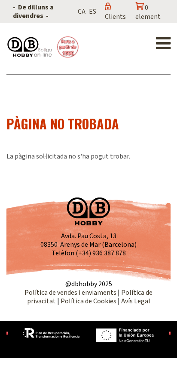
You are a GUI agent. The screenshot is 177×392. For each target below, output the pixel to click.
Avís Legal (135, 301)
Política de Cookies (88, 301)
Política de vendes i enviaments (70, 292)
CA (81, 11)
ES (92, 11)
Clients (115, 16)
